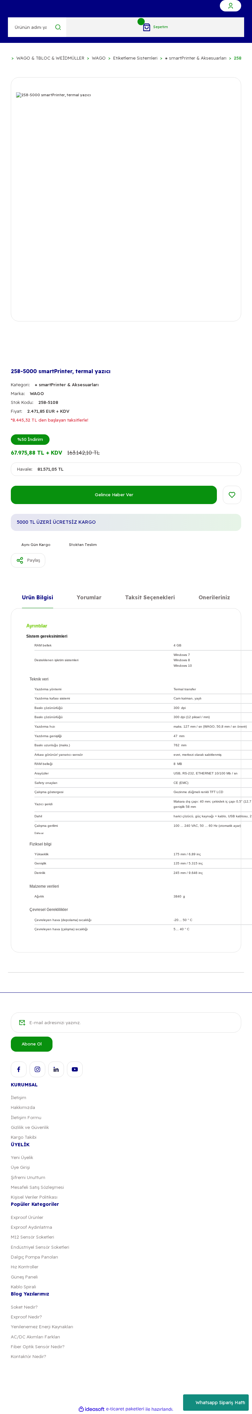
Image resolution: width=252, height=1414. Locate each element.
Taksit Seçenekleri (150, 598)
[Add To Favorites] (232, 495)
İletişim (18, 1097)
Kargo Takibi (23, 1137)
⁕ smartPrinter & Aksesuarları (67, 384)
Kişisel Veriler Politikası (34, 1197)
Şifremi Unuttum (28, 1177)
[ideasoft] (91, 1409)
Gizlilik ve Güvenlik (30, 1127)
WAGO (37, 393)
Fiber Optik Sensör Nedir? (37, 1346)
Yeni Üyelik (22, 1157)
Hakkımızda (23, 1107)
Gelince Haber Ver (114, 494)
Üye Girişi (20, 1167)
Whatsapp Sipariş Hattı (220, 1402)
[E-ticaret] (125, 1409)
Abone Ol (32, 1043)
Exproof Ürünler (27, 1217)
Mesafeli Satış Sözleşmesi (37, 1187)
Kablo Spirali (23, 1286)
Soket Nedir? (24, 1307)
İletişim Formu (26, 1117)
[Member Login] (230, 5)
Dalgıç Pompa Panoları (34, 1257)
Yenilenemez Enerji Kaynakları (42, 1326)
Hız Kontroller (24, 1266)
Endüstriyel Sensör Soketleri (40, 1247)
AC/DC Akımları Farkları (35, 1336)
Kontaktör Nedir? (28, 1356)
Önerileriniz (214, 598)
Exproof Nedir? (26, 1316)
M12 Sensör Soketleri (32, 1237)
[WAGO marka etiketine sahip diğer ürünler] (21, 354)
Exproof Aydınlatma (31, 1227)
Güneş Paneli (24, 1276)
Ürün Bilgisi (37, 598)
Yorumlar (89, 598)
